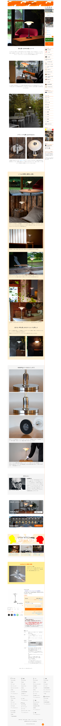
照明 (48, 119)
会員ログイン (49, 15)
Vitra (12, 689)
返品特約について (40, 614)
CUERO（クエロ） (37, 695)
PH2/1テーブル (22, 160)
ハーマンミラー (49, 54)
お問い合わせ (20, 719)
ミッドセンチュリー (15, 693)
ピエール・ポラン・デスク (26, 710)
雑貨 (46, 678)
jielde (35, 707)
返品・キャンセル (31, 719)
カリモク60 (49, 49)
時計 (48, 121)
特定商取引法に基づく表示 (28, 721)
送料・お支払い (25, 719)
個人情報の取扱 (34, 721)
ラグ (48, 116)
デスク (48, 104)
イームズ (48, 52)
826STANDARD (49, 84)
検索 (52, 36)
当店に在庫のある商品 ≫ (49, 39)
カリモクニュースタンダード (50, 77)
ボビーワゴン (49, 59)
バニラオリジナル (49, 86)
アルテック (48, 69)
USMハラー (49, 74)
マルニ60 (13, 691)
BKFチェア (48, 79)
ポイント (36, 719)
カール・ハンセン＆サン (50, 67)
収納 (23, 678)
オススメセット (47, 696)
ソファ (48, 97)
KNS (12, 682)
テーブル (48, 102)
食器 (48, 114)
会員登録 (41, 599)
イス (35, 678)
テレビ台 (48, 109)
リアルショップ (40, 719)
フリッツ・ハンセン (50, 64)
